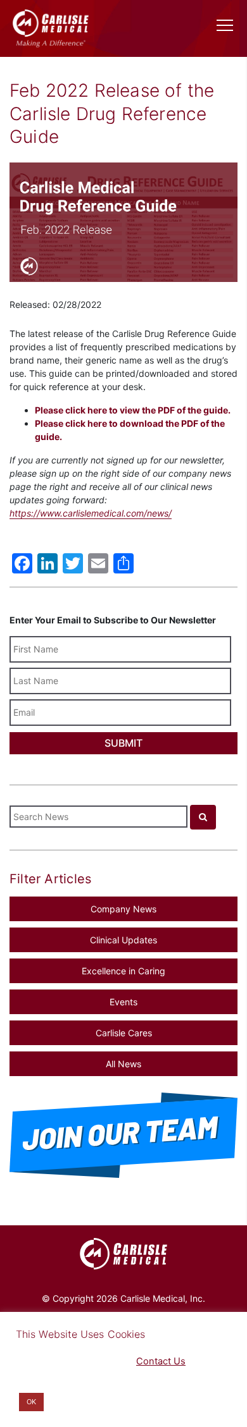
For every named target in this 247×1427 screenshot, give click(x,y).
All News (123, 1063)
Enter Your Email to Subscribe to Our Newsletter (113, 620)
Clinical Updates (123, 939)
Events (123, 1001)
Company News (123, 908)
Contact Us (161, 1361)
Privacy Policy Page (57, 1361)
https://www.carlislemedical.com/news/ (91, 513)
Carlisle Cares (124, 1032)
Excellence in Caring (123, 970)
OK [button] (31, 1401)
